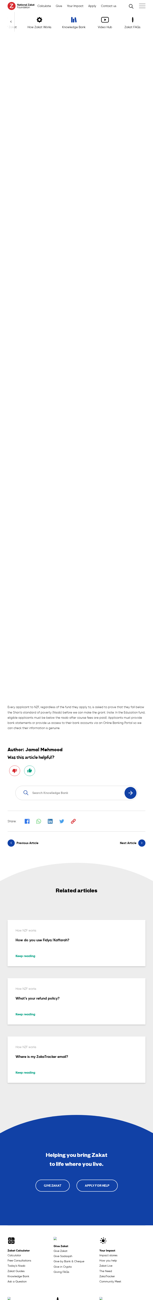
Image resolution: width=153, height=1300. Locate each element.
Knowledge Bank (18, 1276)
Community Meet (110, 1281)
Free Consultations (19, 1260)
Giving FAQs (61, 1272)
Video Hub (105, 27)
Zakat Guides (16, 1271)
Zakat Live (105, 1265)
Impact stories (108, 1255)
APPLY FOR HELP (97, 1185)
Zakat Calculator (19, 1250)
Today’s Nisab (16, 1265)
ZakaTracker (107, 1276)
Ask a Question (17, 1281)
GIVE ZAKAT (52, 1185)
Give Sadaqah (63, 1256)
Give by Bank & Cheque (69, 1261)
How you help (108, 1260)
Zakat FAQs (132, 27)
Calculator (14, 1255)
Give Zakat (61, 1246)
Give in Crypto (63, 1266)
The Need (105, 1271)
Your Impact (107, 1250)
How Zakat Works (39, 27)
